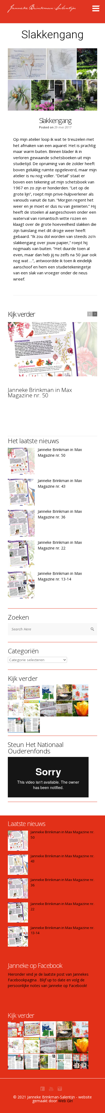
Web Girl (65, 1100)
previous (89, 314)
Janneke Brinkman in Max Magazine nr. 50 (40, 392)
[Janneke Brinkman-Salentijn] (53, 11)
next (94, 314)
